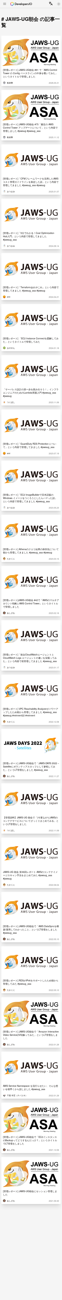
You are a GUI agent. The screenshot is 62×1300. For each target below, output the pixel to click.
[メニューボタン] (4, 4)
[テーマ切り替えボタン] (59, 4)
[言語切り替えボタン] (50, 3)
